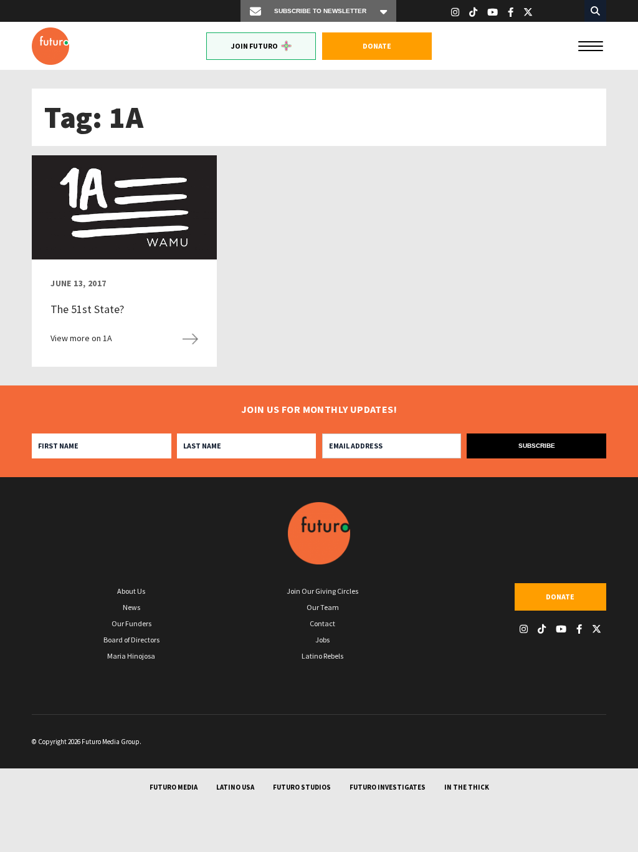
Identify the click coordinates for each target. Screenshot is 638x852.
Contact (322, 623)
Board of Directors (131, 639)
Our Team (323, 607)
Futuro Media (174, 787)
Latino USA (235, 787)
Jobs (322, 639)
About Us (131, 591)
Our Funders (131, 623)
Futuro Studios (302, 787)
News (131, 607)
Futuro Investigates (388, 787)
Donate (377, 46)
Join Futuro (254, 46)
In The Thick (466, 787)
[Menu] (590, 45)
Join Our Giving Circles (322, 591)
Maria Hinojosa (131, 656)
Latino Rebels (322, 656)
